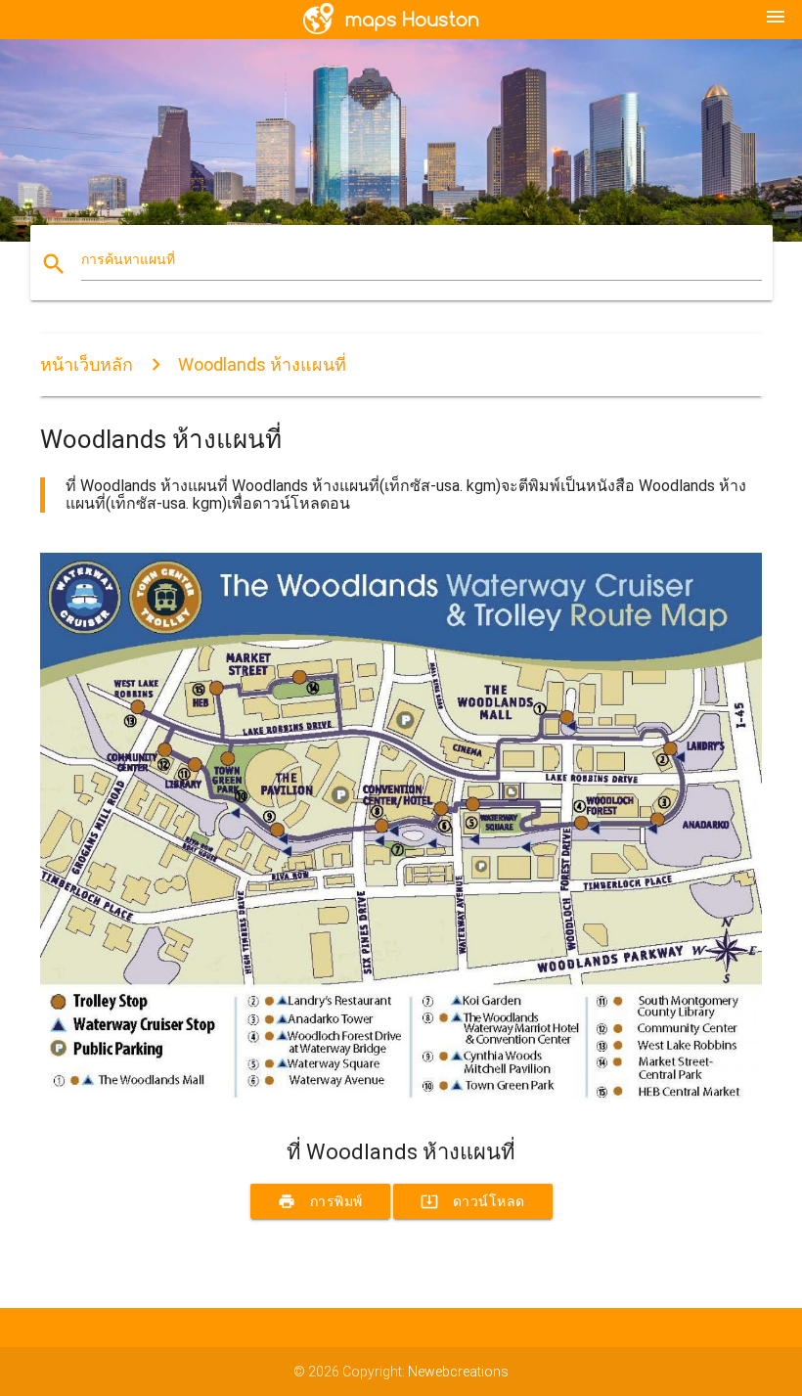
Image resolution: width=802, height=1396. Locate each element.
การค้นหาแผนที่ (128, 259)
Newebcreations (458, 1371)
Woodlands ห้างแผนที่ (262, 364)
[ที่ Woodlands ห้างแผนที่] (401, 1105)
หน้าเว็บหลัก (86, 364)
